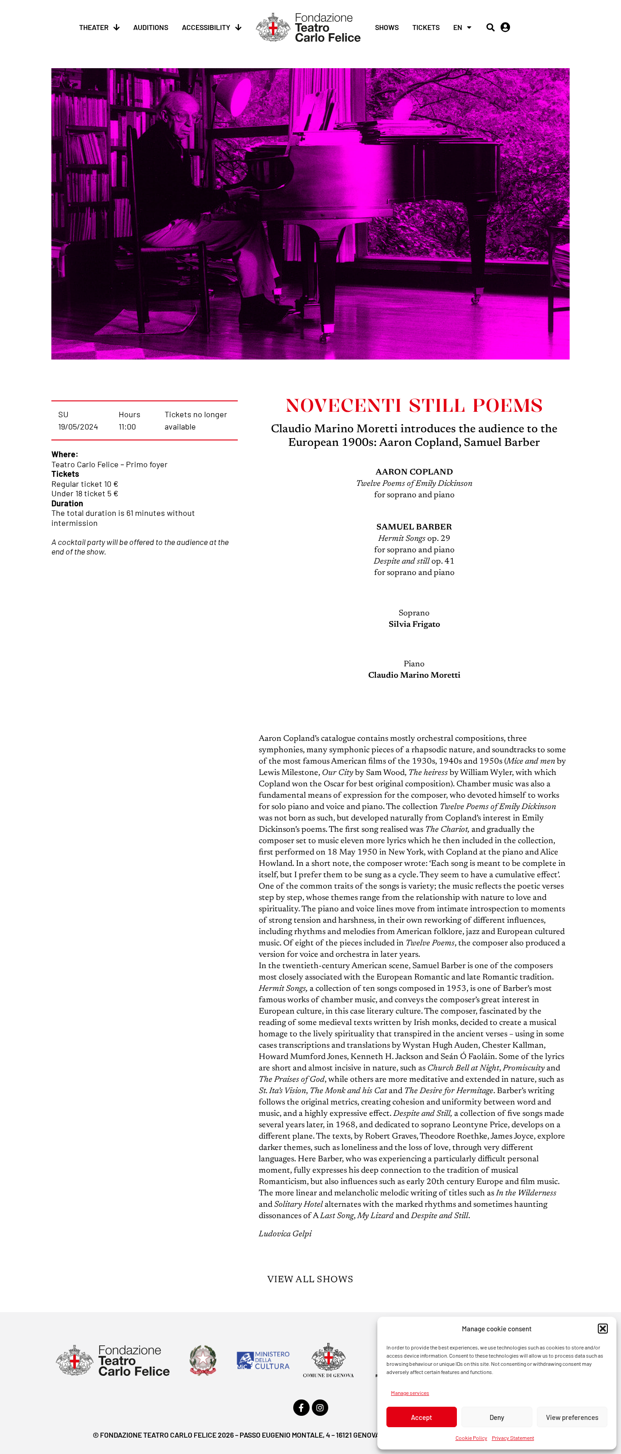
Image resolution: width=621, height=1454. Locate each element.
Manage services (410, 1392)
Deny (497, 1417)
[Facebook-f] (301, 1407)
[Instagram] (320, 1407)
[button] (602, 1328)
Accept (421, 1417)
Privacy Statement (513, 1437)
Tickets (426, 27)
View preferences (572, 1417)
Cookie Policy (471, 1437)
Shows (387, 27)
